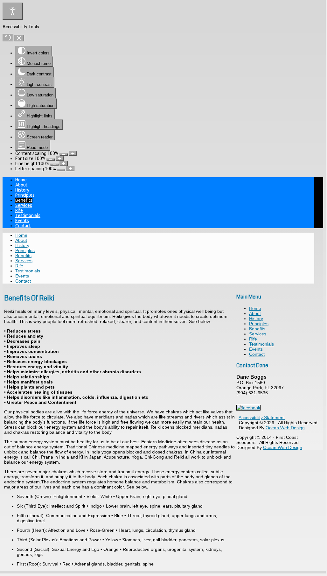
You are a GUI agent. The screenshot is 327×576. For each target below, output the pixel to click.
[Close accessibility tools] (19, 38)
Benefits (23, 200)
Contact (23, 225)
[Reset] (8, 37)
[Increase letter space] (70, 168)
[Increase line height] (63, 163)
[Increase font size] (60, 158)
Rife (19, 210)
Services (23, 205)
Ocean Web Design (285, 427)
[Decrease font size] (50, 159)
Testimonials (27, 215)
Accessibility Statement (262, 417)
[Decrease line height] (54, 165)
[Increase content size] (73, 153)
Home (21, 179)
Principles (25, 195)
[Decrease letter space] (61, 170)
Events (22, 220)
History (22, 190)
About (21, 184)
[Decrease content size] (63, 154)
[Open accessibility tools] (13, 11)
